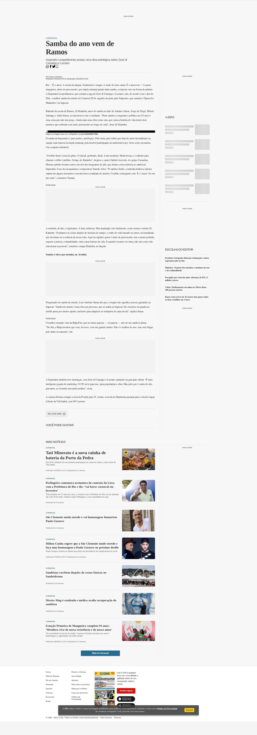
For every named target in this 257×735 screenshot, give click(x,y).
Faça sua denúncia (79, 693)
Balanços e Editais (79, 689)
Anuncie (117, 717)
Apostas (74, 680)
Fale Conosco (106, 717)
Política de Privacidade (76, 698)
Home (48, 672)
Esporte (49, 689)
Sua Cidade (76, 676)
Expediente (93, 717)
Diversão (49, 684)
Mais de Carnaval (100, 653)
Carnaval (51, 38)
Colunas (49, 693)
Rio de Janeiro (52, 680)
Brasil (48, 701)
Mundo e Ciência (78, 672)
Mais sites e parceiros (80, 684)
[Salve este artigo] (57, 67)
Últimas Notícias (52, 676)
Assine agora (126, 691)
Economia (50, 697)
